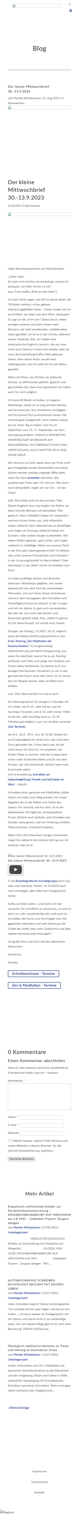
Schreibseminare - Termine (33, 974)
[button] (15, 870)
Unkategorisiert (18, 1232)
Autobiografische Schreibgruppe (36, 881)
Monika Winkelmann (26, 98)
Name (12, 1117)
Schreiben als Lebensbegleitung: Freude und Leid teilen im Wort (36, 779)
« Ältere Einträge (18, 1407)
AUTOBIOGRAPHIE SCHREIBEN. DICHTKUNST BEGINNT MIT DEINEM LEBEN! (36, 1284)
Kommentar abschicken (21, 1159)
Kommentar (16, 1080)
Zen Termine (16, 726)
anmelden (33, 477)
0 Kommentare (31, 206)
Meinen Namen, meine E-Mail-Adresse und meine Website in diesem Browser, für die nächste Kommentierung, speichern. (37, 1145)
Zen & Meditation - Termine (34, 985)
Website (13, 1132)
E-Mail (13, 1125)
